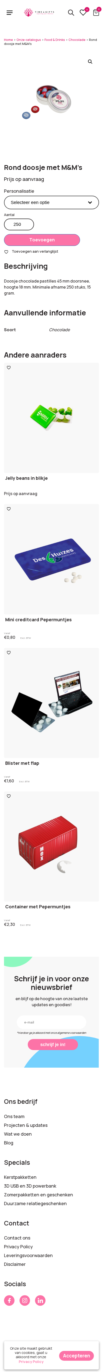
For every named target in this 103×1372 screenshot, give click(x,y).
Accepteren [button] (76, 1355)
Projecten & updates (26, 1125)
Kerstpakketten (20, 1177)
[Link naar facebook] (9, 1300)
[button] (90, 61)
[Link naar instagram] (25, 1300)
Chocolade (77, 40)
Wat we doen (18, 1134)
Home (8, 40)
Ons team (14, 1116)
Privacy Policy (18, 1247)
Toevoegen (42, 240)
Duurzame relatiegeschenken (35, 1203)
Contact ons (17, 1238)
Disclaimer (15, 1264)
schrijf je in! (53, 1044)
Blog (8, 1143)
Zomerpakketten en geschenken (38, 1195)
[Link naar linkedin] (40, 1300)
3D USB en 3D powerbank (30, 1186)
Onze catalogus (28, 40)
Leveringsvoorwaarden (28, 1255)
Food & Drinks (54, 40)
